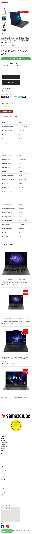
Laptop (2, 438)
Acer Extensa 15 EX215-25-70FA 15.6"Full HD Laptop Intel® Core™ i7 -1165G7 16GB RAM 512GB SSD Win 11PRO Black (15, 398)
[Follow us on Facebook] (2, 91)
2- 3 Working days (12, 65)
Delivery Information (6, 492)
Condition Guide (5, 490)
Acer (2, 464)
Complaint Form (5, 488)
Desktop (3, 440)
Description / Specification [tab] (9, 116)
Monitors (3, 448)
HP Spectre (3, 460)
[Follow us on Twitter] (9, 91)
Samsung (3, 470)
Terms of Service (5, 500)
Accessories (4, 442)
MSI (2, 468)
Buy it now (11, 82)
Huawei (3, 474)
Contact (3, 486)
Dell (2, 456)
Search (2, 482)
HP (2, 458)
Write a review (7, 111)
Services (3, 450)
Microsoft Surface (5, 476)
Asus (2, 472)
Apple (2, 436)
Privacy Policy (4, 496)
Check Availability (17, 58)
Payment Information (6, 494)
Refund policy (4, 502)
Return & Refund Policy (6, 498)
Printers (3, 444)
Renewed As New (13, 63)
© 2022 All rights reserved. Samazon (16, 530)
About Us (3, 484)
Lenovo (3, 462)
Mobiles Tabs (4, 446)
